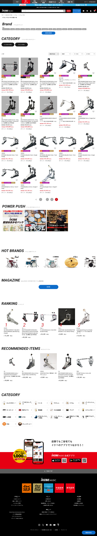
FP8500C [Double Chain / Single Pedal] (29, 155)
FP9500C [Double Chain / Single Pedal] (86, 155)
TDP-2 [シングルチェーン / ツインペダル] (67, 80)
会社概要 (79, 499)
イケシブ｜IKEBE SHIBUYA (17, 518)
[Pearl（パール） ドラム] (12, 262)
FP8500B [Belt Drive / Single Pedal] (86, 118)
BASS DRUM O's (77, 29)
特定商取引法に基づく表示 (47, 529)
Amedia (33, 29)
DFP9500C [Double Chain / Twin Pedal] (67, 155)
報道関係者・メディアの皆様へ (48, 503)
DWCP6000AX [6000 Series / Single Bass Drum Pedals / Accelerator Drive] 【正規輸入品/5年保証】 (29, 121)
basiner (70, 29)
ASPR (50, 29)
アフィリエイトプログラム (17, 505)
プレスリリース (64, 529)
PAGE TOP (50, 471)
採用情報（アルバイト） (79, 505)
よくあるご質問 (17, 503)
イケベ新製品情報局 (17, 514)
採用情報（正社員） (79, 503)
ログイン (86, 1)
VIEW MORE (48, 33)
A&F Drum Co (6, 29)
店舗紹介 (79, 501)
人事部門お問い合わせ (48, 505)
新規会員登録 (92, 1)
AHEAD (17, 29)
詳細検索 (68, 10)
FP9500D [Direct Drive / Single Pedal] (29, 187)
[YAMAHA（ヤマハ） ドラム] (51, 262)
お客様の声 (48, 499)
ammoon (39, 29)
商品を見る (89, 532)
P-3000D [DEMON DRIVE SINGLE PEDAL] (48, 118)
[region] (48, 263)
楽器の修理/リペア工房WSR (48, 512)
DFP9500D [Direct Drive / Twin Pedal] (10, 187)
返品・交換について (17, 501)
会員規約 (56, 529)
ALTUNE (27, 29)
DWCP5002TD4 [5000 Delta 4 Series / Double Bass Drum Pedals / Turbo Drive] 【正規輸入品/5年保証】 (10, 84)
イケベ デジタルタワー (17, 516)
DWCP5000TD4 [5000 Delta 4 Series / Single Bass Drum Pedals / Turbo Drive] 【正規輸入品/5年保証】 (48, 84)
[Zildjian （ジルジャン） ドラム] (71, 262)
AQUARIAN (45, 29)
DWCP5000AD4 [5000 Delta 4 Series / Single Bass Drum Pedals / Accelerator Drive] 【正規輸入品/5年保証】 (29, 84)
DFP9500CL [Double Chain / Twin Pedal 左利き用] (48, 155)
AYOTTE (64, 29)
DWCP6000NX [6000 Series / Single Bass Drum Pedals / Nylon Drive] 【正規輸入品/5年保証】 (86, 83)
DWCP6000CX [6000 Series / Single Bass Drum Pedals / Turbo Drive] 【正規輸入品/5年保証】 (10, 121)
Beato (84, 29)
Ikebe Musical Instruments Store (17, 512)
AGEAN (12, 29)
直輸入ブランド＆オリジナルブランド (48, 514)
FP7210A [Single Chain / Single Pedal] (48, 187)
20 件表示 (88, 54)
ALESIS (22, 29)
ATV (54, 29)
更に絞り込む (52, 54)
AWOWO (59, 29)
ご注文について (17, 499)
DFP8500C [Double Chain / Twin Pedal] (10, 155)
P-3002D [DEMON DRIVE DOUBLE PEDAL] (67, 118)
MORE (48, 287)
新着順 (63, 54)
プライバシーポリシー (34, 529)
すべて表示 (76, 54)
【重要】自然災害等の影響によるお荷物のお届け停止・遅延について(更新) (48, 7)
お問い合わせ (48, 501)
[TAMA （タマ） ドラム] (31, 262)
